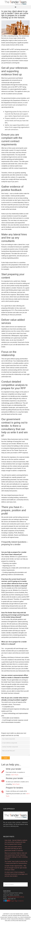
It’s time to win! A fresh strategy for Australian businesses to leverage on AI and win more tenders (16, 874)
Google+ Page (14, 901)
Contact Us (21, 901)
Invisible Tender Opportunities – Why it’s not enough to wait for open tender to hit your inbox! (16, 867)
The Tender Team (15, 2)
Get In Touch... (15, 774)
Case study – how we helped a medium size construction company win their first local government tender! (16, 842)
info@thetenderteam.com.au (15, 897)
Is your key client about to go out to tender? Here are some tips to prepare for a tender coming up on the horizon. (14, 14)
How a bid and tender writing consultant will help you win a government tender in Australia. (14, 848)
